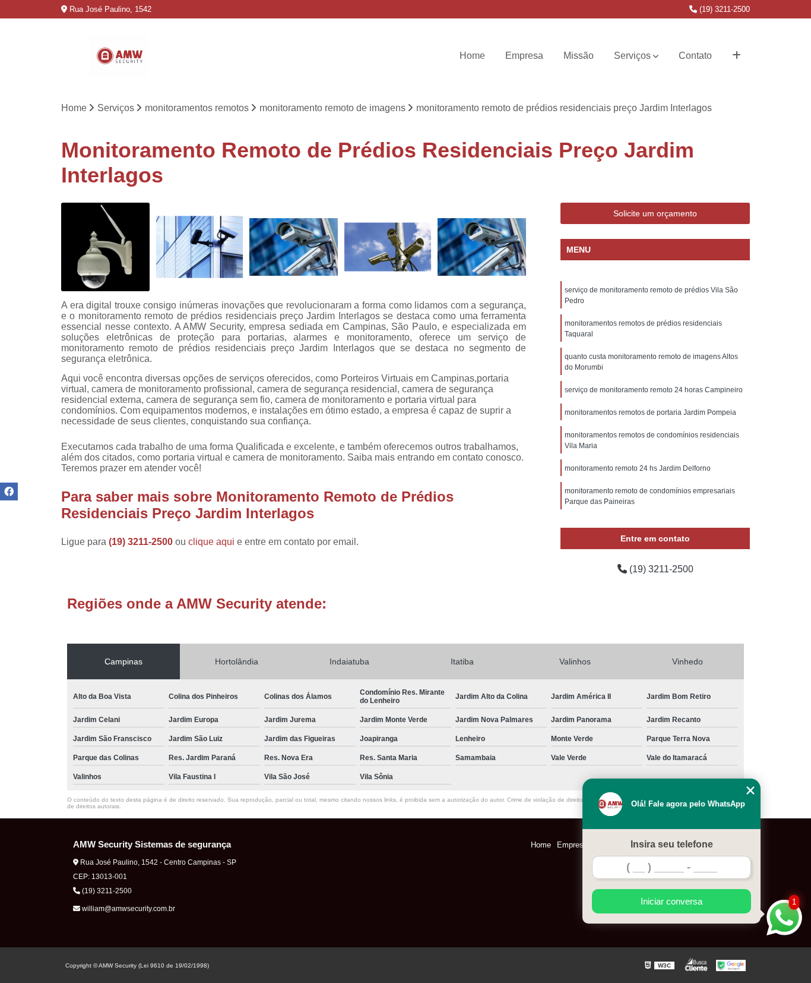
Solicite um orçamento (655, 213)
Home (472, 56)
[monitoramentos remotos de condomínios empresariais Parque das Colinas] (293, 247)
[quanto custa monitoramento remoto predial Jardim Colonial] (388, 247)
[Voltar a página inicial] (119, 56)
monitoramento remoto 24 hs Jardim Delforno (638, 468)
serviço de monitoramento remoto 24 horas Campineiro (654, 390)
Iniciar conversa (671, 901)
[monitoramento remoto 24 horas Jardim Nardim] (105, 247)
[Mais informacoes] (736, 56)
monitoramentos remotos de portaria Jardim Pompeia (650, 412)
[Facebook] (9, 491)
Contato (695, 56)
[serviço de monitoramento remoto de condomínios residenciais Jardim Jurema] (482, 247)
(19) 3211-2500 (723, 9)
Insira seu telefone (672, 844)
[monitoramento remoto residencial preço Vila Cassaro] (200, 247)
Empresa (524, 56)
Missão (578, 56)
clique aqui (211, 542)
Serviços (632, 56)
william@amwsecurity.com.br (127, 909)
